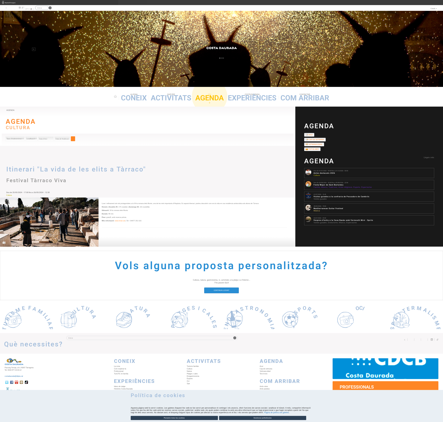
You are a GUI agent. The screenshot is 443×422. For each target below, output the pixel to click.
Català (433, 8)
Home (115, 96)
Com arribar (304, 97)
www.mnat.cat (120, 221)
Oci (188, 381)
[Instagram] (16, 8)
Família (317, 187)
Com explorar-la (120, 369)
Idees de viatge (119, 386)
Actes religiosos (345, 187)
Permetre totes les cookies (174, 418)
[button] (33, 49)
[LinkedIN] (19, 8)
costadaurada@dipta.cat (14, 376)
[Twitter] (6, 8)
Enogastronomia (193, 376)
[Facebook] (9, 8)
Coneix (134, 97)
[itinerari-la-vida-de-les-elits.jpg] (49, 222)
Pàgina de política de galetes (276, 412)
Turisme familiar (193, 366)
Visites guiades (320, 199)
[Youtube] (12, 8)
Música (324, 187)
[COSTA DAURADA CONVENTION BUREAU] (386, 368)
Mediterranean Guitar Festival (328, 209)
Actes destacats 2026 (324, 173)
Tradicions (332, 187)
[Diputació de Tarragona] (221, 2)
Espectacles (366, 187)
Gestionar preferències (263, 418)
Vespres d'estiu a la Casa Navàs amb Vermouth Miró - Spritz (343, 220)
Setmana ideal (315, 144)
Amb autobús (265, 389)
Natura (189, 371)
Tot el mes (314, 149)
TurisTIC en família (121, 374)
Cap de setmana (316, 140)
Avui (311, 135)
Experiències (252, 97)
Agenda (209, 97)
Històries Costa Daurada (123, 389)
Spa (188, 383)
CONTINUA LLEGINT (221, 290)
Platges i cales (192, 374)
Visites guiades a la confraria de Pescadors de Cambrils (341, 197)
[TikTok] (22, 7)
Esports (356, 187)
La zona (117, 366)
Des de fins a (331, 171)
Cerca (73, 138)
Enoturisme (333, 222)
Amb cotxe (264, 386)
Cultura (317, 175)
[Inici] (221, 49)
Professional (118, 371)
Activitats (171, 97)
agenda (10, 110)
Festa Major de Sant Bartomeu (328, 185)
